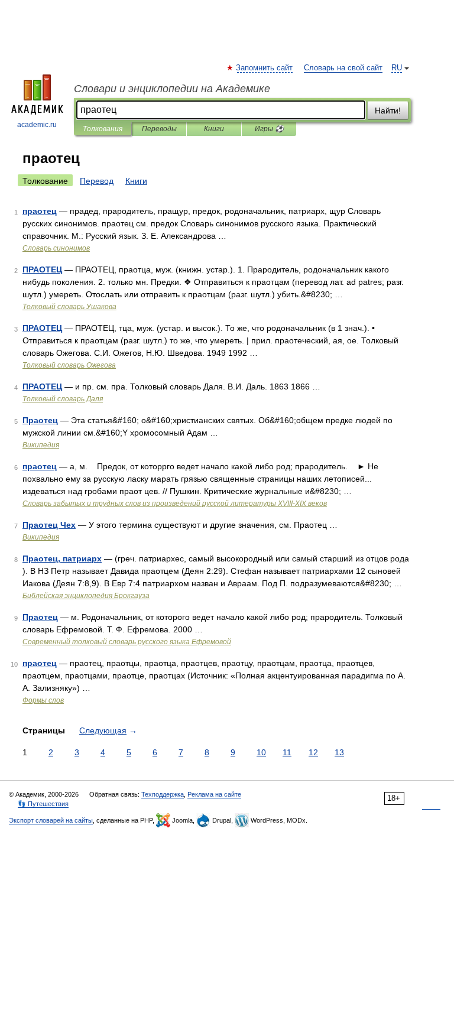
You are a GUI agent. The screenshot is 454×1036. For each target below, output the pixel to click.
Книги (214, 129)
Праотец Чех (49, 525)
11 (287, 752)
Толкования (102, 129)
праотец (39, 211)
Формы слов (43, 700)
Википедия (40, 445)
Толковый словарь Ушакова (69, 307)
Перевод (97, 181)
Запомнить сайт (265, 68)
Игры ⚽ (269, 129)
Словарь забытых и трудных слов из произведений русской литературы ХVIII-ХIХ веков (174, 503)
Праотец (40, 420)
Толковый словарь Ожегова (69, 365)
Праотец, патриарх (62, 558)
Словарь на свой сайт (343, 68)
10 (261, 752)
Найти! (388, 110)
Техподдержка (162, 794)
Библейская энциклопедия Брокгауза (86, 596)
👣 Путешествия (43, 803)
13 (339, 752)
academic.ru (37, 125)
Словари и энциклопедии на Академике (172, 89)
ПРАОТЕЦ (42, 269)
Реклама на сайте (214, 794)
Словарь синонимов (56, 248)
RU (396, 68)
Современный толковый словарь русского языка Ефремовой (126, 642)
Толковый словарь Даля (62, 399)
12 (313, 752)
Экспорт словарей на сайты (51, 820)
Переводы (159, 129)
